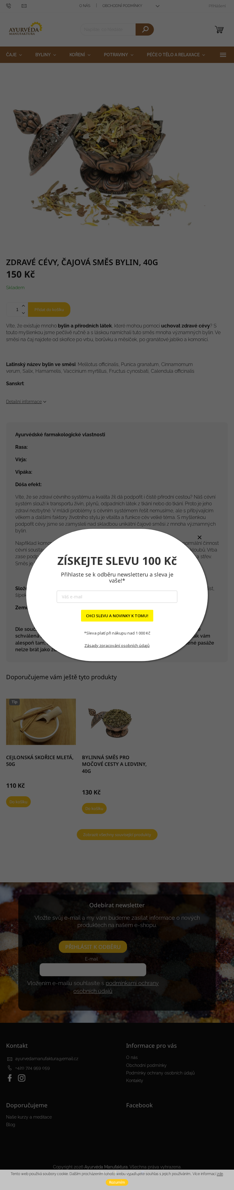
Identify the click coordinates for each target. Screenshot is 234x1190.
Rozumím (117, 1182)
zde (220, 1174)
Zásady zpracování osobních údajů (117, 645)
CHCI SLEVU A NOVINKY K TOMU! (117, 615)
